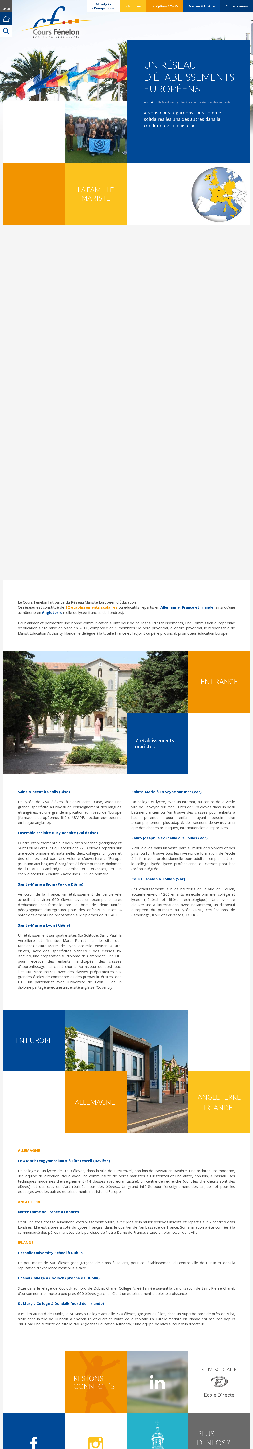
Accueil (149, 102)
